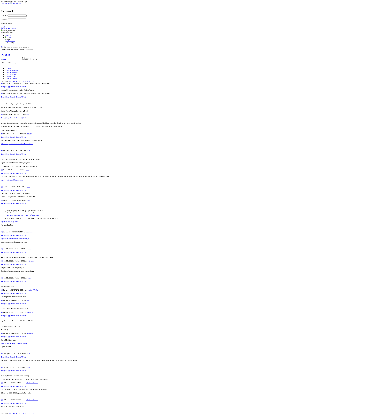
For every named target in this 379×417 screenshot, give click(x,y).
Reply (3, 87)
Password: (4, 19)
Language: (4, 23)
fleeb (27, 114)
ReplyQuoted (10, 87)
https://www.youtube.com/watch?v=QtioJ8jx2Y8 (16, 238)
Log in (3, 27)
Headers (19, 87)
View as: (25, 60)
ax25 (27, 170)
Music (5, 54)
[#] (2, 83)
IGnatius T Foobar (32, 290)
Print (24, 87)
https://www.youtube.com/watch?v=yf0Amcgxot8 (22, 215)
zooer (28, 187)
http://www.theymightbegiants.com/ (12, 180)
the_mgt (29, 134)
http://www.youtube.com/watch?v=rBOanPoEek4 (17, 144)
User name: (4, 15)
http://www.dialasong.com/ (9, 221)
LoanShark (30, 312)
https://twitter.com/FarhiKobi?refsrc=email (14, 343)
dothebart (30, 232)
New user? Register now (8, 28)
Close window (5, 3)
